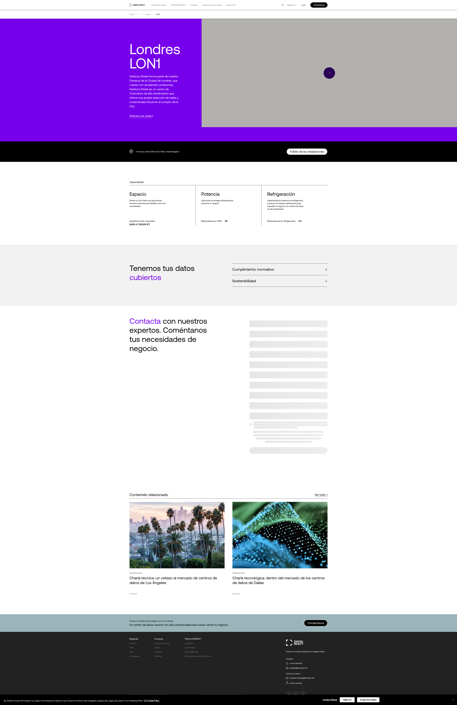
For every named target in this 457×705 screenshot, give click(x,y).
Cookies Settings (330, 700)
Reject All (347, 700)
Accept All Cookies (368, 700)
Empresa (159, 639)
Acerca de (230, 5)
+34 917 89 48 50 (296, 663)
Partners (194, 5)
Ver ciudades (134, 656)
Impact (157, 648)
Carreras (158, 656)
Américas (133, 643)
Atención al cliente (293, 674)
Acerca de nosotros (162, 643)
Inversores (158, 652)
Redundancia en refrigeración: (281, 221)
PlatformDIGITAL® (178, 5)
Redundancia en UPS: (211, 221)
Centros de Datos (159, 5)
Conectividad (190, 648)
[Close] (453, 699)
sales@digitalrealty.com (298, 668)
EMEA (131, 648)
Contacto (289, 659)
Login (303, 5)
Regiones (133, 639)
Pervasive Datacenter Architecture (198, 656)
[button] (280, 269)
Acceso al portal (296, 683)
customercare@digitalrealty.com (301, 678)
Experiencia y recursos (212, 5)
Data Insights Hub (191, 652)
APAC (131, 652)
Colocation (189, 643)
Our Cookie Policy (151, 701)
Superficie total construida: (142, 221)
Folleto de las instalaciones (307, 151)
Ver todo (320, 494)
